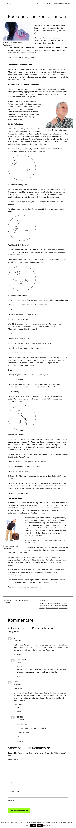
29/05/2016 (17, 684)
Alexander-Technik (45, 603)
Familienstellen (57, 605)
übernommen (63, 608)
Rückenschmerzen (52, 608)
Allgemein (25, 600)
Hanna (16, 682)
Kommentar (13, 760)
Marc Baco (7, 4)
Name (10, 782)
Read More (46, 825)
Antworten (17, 655)
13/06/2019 (17, 640)
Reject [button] (40, 825)
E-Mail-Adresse (14, 791)
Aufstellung (56, 603)
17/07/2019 (20, 662)
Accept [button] (33, 825)
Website (11, 800)
